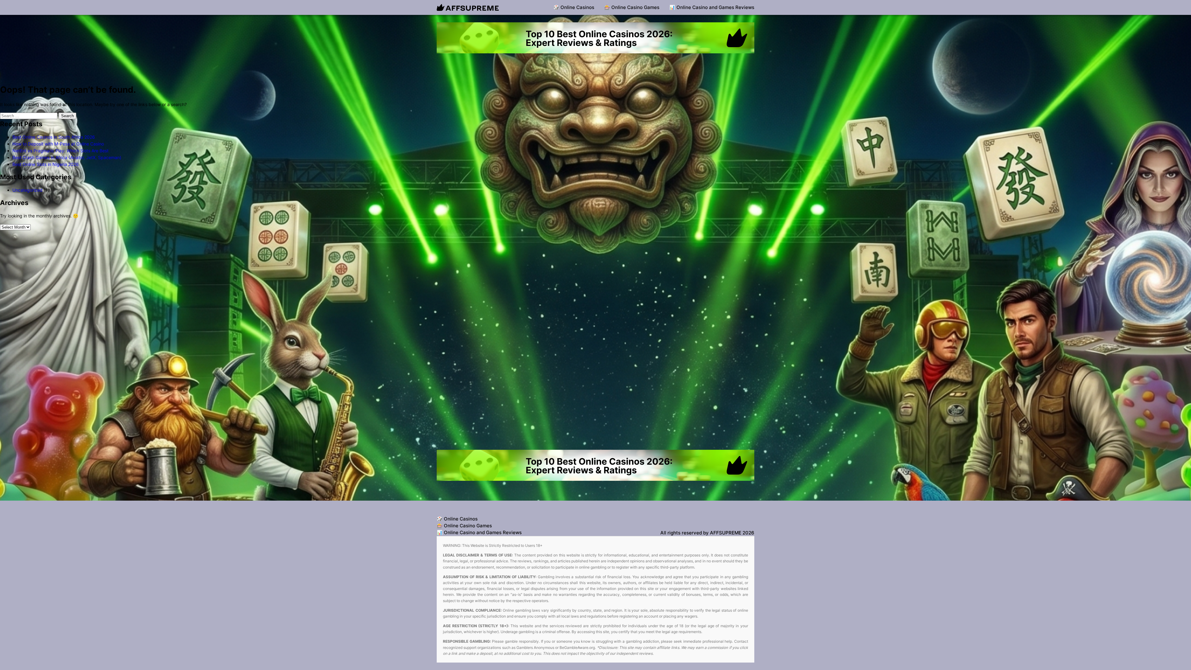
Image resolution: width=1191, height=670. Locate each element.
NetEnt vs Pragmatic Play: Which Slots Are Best (60, 150)
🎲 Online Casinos (573, 7)
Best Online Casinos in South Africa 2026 (53, 137)
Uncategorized (27, 190)
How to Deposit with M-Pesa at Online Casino (58, 143)
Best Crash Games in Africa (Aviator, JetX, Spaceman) (66, 157)
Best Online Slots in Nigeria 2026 (45, 164)
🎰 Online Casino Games (631, 7)
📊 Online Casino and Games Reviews (711, 7)
